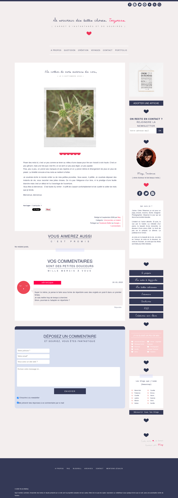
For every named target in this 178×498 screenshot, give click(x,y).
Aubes (136, 403)
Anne (136, 352)
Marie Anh (137, 390)
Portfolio (121, 50)
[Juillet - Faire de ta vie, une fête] (40, 479)
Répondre (117, 307)
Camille (136, 395)
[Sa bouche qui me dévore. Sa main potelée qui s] (56, 479)
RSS (154, 5)
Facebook (130, 5)
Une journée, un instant (112, 220)
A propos (56, 50)
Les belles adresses (146, 287)
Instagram (135, 5)
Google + (150, 5)
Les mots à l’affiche (146, 280)
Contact (108, 50)
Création (83, 50)
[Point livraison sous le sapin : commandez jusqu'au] (154, 479)
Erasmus (146, 294)
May (160, 444)
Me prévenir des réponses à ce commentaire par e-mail (41, 402)
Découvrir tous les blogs (146, 412)
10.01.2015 (117, 282)
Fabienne (137, 393)
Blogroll (77, 468)
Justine (136, 398)
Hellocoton (145, 5)
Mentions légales (114, 468)
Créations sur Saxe (146, 315)
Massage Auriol (139, 344)
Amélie (136, 349)
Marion (136, 400)
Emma (152, 393)
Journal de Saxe (139, 341)
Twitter (140, 5)
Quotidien (69, 50)
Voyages (95, 50)
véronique (47, 283)
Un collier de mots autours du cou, (71, 72)
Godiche (152, 352)
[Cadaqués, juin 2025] (23, 479)
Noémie (152, 398)
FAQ (146, 308)
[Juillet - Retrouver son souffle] (72, 479)
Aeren (152, 395)
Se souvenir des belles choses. (89, 20)
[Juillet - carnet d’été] (105, 479)
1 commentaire (115, 226)
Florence (137, 347)
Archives (146, 301)
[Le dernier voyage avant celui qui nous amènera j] (89, 479)
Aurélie (152, 403)
